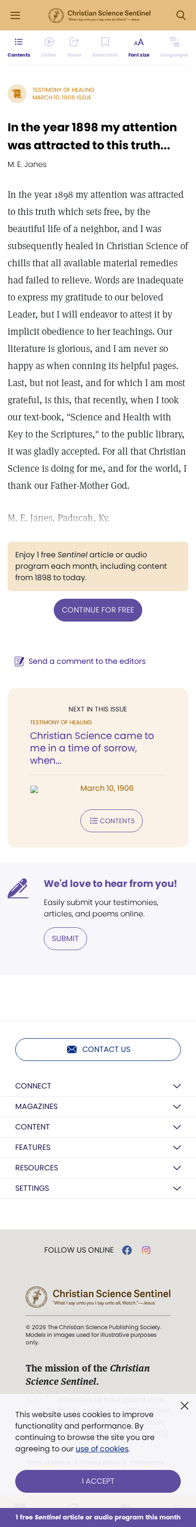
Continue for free (98, 609)
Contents (117, 821)
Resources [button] (36, 1167)
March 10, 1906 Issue (61, 97)
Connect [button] (33, 1085)
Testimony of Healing (63, 90)
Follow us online (79, 1250)
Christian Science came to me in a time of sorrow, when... (92, 748)
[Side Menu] (15, 15)
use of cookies (102, 1448)
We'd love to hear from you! (110, 883)
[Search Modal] (180, 15)
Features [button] (32, 1147)
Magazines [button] (36, 1106)
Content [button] (32, 1126)
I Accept (98, 1481)
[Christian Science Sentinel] (99, 15)
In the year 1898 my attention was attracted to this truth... (92, 136)
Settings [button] (32, 1188)
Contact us (106, 1049)
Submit (65, 938)
